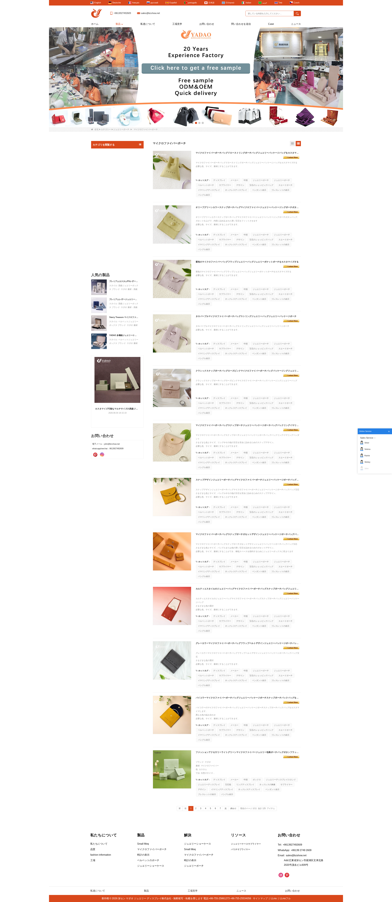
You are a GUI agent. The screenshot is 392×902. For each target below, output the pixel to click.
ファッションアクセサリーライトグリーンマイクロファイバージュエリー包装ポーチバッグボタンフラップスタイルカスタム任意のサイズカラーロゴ (247, 752)
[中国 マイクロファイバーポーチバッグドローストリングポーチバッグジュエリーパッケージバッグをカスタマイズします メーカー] (172, 170)
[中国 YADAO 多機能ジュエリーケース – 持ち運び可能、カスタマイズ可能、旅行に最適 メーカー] (99, 341)
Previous (92, 386)
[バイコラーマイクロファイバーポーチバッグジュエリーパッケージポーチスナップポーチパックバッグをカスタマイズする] (291, 702)
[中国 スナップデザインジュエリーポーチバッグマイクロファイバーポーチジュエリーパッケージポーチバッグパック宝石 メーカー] (172, 497)
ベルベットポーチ (206, 185)
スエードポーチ (103, 196)
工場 (92, 860)
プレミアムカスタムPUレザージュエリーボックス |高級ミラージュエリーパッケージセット (123, 281)
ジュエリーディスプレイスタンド (281, 779)
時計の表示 (99, 263)
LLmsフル (285, 898)
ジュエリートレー (102, 171)
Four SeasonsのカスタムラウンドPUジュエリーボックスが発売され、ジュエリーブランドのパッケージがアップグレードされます (117, 408)
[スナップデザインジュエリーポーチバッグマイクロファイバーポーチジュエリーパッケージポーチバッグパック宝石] (291, 484)
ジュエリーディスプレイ (105, 158)
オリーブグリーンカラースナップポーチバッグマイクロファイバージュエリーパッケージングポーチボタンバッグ (247, 207)
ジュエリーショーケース (105, 183)
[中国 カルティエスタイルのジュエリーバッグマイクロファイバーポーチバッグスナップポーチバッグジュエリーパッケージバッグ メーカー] (172, 606)
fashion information (100, 854)
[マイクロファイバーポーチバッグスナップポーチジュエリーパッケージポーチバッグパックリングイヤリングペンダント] (291, 429)
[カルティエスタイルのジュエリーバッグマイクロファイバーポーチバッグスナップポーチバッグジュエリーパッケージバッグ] (291, 593)
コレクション (100, 257)
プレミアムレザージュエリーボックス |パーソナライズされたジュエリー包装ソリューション (123, 299)
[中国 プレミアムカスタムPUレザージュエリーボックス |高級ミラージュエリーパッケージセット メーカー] (99, 287)
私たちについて (98, 843)
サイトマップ (260, 898)
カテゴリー (106, 129)
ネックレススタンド (103, 177)
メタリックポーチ (104, 220)
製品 (118, 24)
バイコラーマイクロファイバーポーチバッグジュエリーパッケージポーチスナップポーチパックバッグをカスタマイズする (247, 697)
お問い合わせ (206, 24)
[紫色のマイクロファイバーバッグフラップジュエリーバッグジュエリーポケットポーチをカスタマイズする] (291, 266)
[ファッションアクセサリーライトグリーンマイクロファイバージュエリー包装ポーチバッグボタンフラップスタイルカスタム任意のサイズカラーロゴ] (291, 756)
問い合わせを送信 (241, 24)
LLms (274, 898)
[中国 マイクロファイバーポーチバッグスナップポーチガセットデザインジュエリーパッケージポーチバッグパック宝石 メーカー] (172, 551)
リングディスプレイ (245, 784)
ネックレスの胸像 (267, 784)
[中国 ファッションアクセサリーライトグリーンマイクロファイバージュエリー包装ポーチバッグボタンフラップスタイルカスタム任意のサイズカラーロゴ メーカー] (172, 769)
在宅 (96, 129)
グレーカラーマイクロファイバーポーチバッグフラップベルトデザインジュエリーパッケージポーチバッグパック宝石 (247, 643)
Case (271, 24)
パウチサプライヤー (240, 849)
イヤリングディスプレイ (209, 190)
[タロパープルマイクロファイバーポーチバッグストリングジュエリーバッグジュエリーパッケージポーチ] (291, 320)
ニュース (296, 24)
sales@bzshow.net (150, 13)
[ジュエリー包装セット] (196, 77)
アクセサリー (100, 250)
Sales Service (366, 438)
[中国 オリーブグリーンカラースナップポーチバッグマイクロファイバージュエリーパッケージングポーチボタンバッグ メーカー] (172, 224)
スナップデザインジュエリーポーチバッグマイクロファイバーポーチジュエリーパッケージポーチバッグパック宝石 (247, 479)
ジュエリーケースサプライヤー (246, 844)
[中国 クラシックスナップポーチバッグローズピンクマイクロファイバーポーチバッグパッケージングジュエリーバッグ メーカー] (172, 388)
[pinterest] (95, 454)
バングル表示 (204, 195)
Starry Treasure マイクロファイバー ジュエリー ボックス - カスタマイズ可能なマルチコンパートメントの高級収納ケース (123, 317)
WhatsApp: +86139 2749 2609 (294, 850)
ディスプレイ (219, 180)
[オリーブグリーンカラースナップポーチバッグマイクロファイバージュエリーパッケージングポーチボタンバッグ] (291, 211)
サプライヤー (225, 185)
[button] (189, 123)
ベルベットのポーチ (105, 237)
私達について (147, 24)
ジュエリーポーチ (121, 129)
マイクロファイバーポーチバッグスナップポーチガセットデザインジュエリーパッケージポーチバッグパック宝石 (247, 534)
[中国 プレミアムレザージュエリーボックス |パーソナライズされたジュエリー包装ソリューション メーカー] (99, 305)
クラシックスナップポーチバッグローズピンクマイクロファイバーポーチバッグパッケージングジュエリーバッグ (247, 370)
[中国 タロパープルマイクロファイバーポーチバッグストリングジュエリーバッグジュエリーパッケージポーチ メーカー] (172, 333)
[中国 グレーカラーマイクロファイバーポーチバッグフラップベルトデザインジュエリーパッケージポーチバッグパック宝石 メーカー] (172, 660)
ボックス (257, 779)
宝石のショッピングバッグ (261, 185)
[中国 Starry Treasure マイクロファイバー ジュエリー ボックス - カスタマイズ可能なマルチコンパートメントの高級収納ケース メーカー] (99, 323)
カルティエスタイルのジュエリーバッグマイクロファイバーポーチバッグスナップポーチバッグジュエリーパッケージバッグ (247, 588)
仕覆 (98, 202)
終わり (233, 808)
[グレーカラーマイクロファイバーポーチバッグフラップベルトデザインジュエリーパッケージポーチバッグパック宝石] (291, 647)
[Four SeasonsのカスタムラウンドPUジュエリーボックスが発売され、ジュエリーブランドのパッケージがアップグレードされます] (117, 380)
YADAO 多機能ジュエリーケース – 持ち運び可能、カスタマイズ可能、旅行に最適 (123, 335)
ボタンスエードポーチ (106, 232)
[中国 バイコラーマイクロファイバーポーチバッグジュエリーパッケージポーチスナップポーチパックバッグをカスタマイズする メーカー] (172, 715)
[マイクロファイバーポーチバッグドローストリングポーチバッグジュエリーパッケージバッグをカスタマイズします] (291, 157)
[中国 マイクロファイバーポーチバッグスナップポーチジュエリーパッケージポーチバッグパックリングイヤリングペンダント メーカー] (172, 442)
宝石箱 (97, 164)
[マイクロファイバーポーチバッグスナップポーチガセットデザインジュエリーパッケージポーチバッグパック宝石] (291, 538)
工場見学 (177, 24)
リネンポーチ (102, 208)
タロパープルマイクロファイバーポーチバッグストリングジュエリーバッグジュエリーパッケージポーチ (246, 316)
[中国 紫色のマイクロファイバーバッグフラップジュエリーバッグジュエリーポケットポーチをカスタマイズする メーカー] (172, 279)
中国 (246, 180)
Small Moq (99, 151)
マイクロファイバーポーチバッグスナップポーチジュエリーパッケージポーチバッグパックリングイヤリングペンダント (247, 425)
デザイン (240, 185)
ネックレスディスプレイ (236, 190)
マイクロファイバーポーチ (108, 226)
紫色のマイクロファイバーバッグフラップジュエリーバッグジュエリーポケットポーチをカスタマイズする (247, 262)
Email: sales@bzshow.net (292, 855)
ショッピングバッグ (103, 244)
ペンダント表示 (259, 190)
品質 (92, 849)
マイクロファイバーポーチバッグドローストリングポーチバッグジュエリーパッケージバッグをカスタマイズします (247, 153)
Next (142, 386)
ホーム (94, 24)
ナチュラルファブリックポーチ (110, 214)
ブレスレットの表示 (280, 190)
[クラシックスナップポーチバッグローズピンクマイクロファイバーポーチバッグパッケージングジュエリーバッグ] (291, 375)
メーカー (234, 180)
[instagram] (102, 454)
